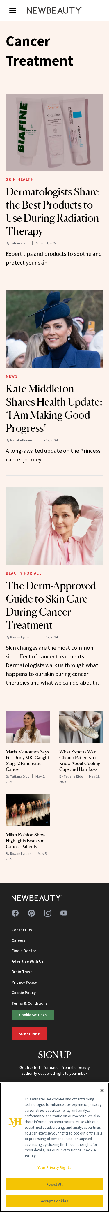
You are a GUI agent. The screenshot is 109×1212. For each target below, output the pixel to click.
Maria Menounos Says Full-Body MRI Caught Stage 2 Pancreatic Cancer (27, 760)
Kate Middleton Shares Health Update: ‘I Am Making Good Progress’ (54, 408)
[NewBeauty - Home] (54, 10)
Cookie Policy (24, 992)
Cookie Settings (33, 1014)
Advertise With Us (28, 961)
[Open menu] (13, 10)
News (12, 376)
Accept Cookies (54, 1201)
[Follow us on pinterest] (31, 913)
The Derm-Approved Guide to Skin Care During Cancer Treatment (51, 605)
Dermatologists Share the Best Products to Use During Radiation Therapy (52, 211)
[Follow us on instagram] (47, 913)
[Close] (102, 1090)
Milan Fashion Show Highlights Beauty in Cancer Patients (25, 840)
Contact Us (22, 929)
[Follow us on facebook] (15, 913)
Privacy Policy (24, 982)
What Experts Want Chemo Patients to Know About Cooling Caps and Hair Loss (79, 760)
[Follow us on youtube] (63, 913)
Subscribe (29, 1033)
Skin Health (20, 179)
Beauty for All (24, 573)
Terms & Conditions (30, 1003)
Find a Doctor (24, 950)
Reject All (54, 1184)
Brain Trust (22, 971)
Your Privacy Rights (54, 1167)
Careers (18, 940)
